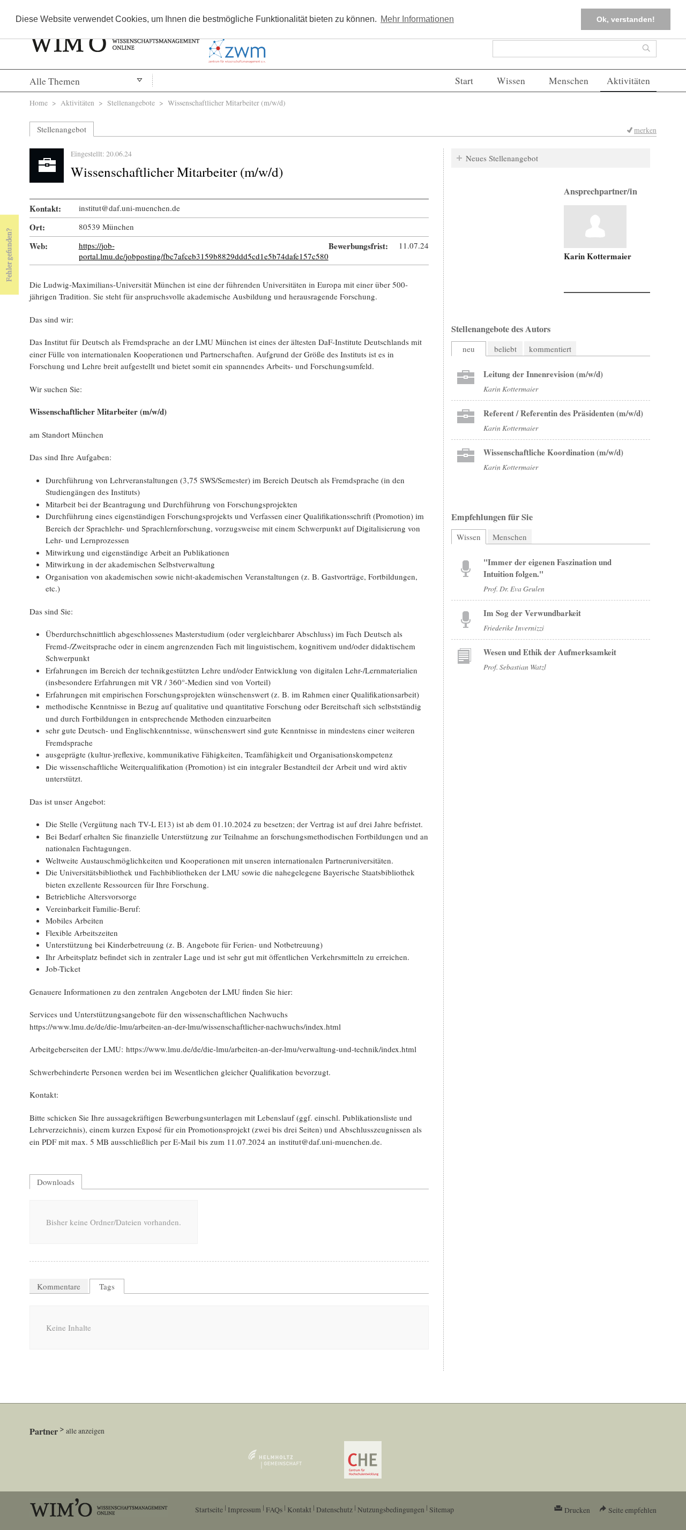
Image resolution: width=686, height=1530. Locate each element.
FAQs (274, 1509)
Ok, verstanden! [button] (625, 19)
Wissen (511, 80)
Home (38, 103)
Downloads (55, 1181)
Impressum (244, 1509)
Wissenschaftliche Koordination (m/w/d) (553, 452)
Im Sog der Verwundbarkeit (532, 613)
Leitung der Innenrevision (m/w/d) (543, 374)
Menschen (568, 80)
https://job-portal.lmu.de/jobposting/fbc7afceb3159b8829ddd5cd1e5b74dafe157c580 (204, 250)
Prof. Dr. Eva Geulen (514, 588)
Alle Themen (54, 81)
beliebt (505, 348)
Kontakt (299, 1509)
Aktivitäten (628, 80)
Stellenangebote (131, 103)
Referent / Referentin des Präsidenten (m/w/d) (563, 413)
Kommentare (58, 1286)
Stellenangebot (61, 129)
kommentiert (550, 348)
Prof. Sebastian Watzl (514, 667)
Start (464, 80)
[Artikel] (595, 226)
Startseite (209, 1509)
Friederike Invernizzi (513, 627)
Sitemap (441, 1509)
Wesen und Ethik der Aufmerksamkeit (549, 652)
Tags (107, 1286)
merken (645, 130)
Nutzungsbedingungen (390, 1509)
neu (469, 348)
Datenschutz (334, 1509)
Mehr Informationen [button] (417, 19)
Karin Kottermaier (597, 256)
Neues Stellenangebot (502, 158)
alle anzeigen (85, 1431)
